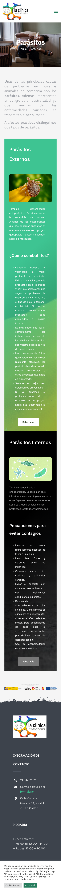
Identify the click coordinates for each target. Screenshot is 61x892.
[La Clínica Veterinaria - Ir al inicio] (23, 11)
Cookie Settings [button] (12, 885)
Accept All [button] (30, 885)
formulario (27, 791)
